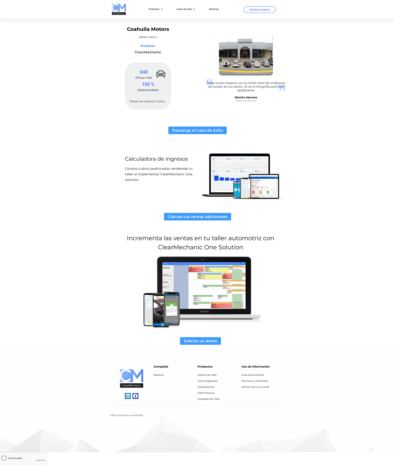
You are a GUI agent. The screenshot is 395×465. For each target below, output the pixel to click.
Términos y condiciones (254, 380)
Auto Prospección (208, 380)
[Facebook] (135, 396)
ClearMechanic (206, 386)
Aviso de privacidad (252, 374)
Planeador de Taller (209, 398)
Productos (154, 9)
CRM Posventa (206, 392)
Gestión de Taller (207, 374)
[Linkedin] (128, 396)
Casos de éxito (184, 9)
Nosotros (214, 9)
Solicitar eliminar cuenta (255, 386)
